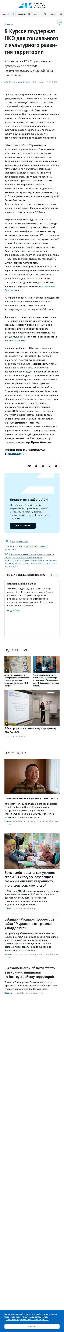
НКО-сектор (37, 82)
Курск (12, 541)
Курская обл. (22, 541)
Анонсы (8, 954)
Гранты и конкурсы (34, 993)
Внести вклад (22, 525)
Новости (8, 24)
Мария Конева (23, 82)
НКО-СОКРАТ (16, 546)
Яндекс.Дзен (15, 453)
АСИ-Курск (9, 82)
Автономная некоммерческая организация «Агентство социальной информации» (30, 563)
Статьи (7, 821)
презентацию (17, 340)
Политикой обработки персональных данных (27, 1319)
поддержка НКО (30, 546)
